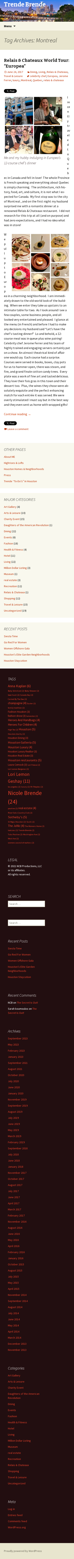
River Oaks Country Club (20, 813)
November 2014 (17, 1295)
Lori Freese (34, 765)
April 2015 (13, 1289)
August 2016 (15, 1227)
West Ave (13, 838)
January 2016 (15, 1258)
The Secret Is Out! (27, 1002)
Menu (8, 26)
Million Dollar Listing (15, 568)
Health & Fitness (13, 549)
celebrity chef (38, 76)
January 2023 (15, 1057)
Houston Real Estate (20, 755)
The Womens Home (34, 826)
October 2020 (16, 1075)
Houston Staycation (15, 660)
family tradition (16, 708)
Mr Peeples (36, 787)
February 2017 (16, 1215)
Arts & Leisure (12, 513)
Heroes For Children (22, 724)
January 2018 (15, 1166)
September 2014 (18, 1301)
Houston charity (16, 734)
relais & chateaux (54, 80)
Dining (33, 72)
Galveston (32, 716)
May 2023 (13, 1044)
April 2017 (13, 1203)
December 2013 (17, 1343)
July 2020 (13, 1081)
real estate (10, 580)
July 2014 (13, 1313)
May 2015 (13, 1282)
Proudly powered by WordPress (23, 1551)
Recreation (10, 586)
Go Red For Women (15, 642)
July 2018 (13, 1154)
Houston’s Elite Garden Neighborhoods (27, 654)
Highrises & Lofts (14, 463)
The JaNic (16, 826)
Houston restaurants (25, 760)
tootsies (13, 830)
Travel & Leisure (13, 76)
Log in (11, 1509)
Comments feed (17, 1521)
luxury (16, 80)
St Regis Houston (17, 822)
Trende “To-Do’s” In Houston (20, 481)
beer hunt (14, 695)
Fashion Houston (19, 711)
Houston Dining (18, 738)
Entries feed (15, 1515)
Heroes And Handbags (24, 720)
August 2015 (15, 1270)
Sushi (30, 822)
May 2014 (13, 1325)
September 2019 (18, 1105)
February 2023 (16, 1050)
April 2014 (13, 1331)
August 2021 (15, 1069)
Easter (31, 703)
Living (42, 72)
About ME (9, 457)
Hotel (7, 555)
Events (8, 537)
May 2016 (13, 1240)
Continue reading (17, 414)
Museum (9, 574)
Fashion (8, 543)
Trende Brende (26, 830)
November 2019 (17, 1099)
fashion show (17, 716)
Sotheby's (17, 817)
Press (7, 475)
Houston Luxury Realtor (22, 751)
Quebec (37, 80)
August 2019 (15, 1111)
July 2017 (13, 1191)
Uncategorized (13, 610)
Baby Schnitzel (16, 691)
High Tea (13, 729)
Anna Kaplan (19, 686)
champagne (17, 703)
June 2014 (14, 1319)
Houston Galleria (22, 742)
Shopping (9, 598)
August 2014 (15, 1307)
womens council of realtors (21, 842)
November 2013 (17, 1350)
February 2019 (16, 1142)
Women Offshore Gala (17, 648)
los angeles (14, 787)
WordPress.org (17, 1527)
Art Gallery (10, 507)
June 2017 (14, 1197)
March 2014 (14, 1337)
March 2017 (14, 1209)
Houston (27, 729)
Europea (52, 76)
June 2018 (14, 1160)
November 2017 (17, 1173)
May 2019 (13, 1130)
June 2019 (14, 1124)
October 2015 (16, 1264)
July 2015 (13, 1276)
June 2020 (14, 1087)
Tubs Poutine (15, 834)
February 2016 (16, 1252)
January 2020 (15, 1093)
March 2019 (14, 1136)
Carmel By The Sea (17, 699)
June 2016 (14, 1234)
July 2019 (13, 1118)
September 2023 (18, 1038)
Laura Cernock (17, 764)
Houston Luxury (20, 747)
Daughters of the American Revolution (26, 525)
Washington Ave (31, 834)
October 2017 (16, 1179)
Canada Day (26, 695)
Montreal (26, 80)
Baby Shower (32, 691)
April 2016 (13, 1246)
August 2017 (15, 1185)
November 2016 (17, 1221)
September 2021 (18, 1063)
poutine (13, 808)
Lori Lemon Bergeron (18, 769)
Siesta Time (11, 636)
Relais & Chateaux (57, 72)
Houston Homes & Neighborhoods (24, 469)
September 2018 (18, 1148)
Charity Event (12, 519)
